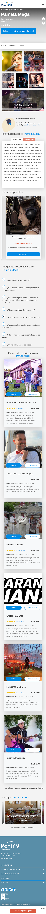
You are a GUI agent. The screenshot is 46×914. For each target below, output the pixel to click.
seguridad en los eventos (31, 125)
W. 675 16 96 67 (6, 856)
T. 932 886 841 (6, 853)
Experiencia (29, 139)
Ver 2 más (35, 85)
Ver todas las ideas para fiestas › (23, 828)
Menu (12, 3)
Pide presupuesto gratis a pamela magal (18, 31)
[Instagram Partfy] (6, 889)
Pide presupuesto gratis (23, 911)
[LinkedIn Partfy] (10, 889)
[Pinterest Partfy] (14, 889)
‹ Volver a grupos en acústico (12, 10)
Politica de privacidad (23, 904)
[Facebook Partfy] (2, 889)
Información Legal (7, 904)
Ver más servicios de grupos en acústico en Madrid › (24, 788)
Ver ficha (13, 394)
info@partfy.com (6, 858)
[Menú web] (43, 4)
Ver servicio (23, 254)
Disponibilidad (32, 394)
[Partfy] (7, 4)
